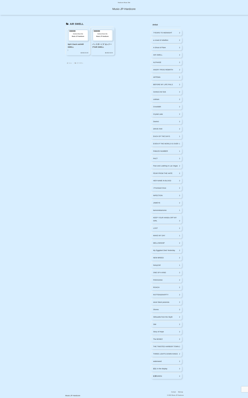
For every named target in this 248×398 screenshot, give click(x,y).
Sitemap (180, 392)
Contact (173, 392)
